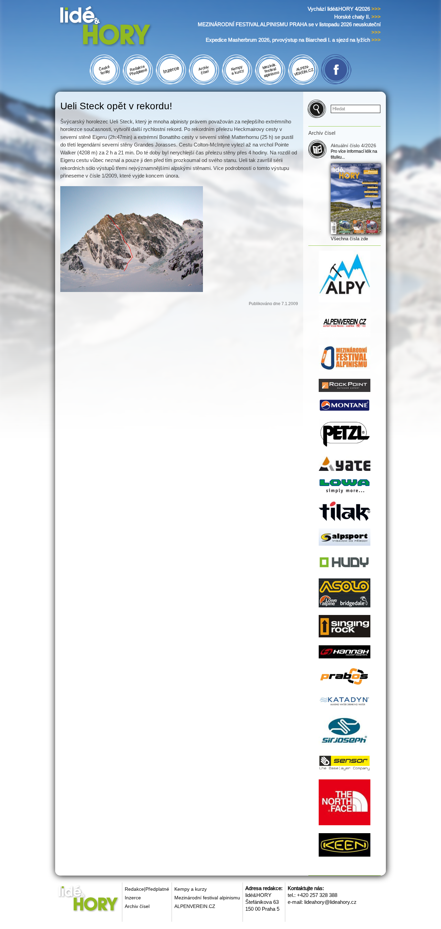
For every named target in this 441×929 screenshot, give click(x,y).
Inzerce (133, 897)
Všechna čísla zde (349, 238)
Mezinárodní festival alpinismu (207, 897)
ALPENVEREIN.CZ (194, 906)
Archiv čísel (137, 906)
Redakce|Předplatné (147, 889)
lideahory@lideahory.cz (330, 902)
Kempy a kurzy (190, 889)
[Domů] (118, 27)
